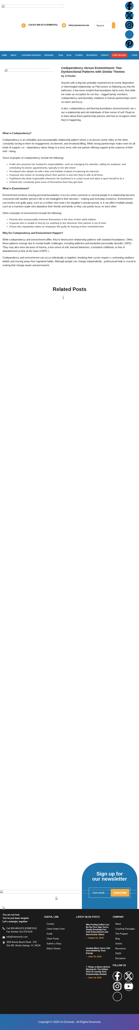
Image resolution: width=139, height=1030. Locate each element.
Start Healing (119, 55)
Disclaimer (120, 958)
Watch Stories (54, 948)
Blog (69, 55)
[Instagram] (129, 25)
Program (48, 55)
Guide (49, 933)
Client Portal (53, 938)
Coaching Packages (31, 55)
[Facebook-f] (129, 6)
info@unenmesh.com (79, 25)
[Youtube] (128, 986)
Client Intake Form (56, 929)
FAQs (60, 55)
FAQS (118, 953)
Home (4, 55)
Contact (105, 55)
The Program (121, 933)
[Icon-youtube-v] (129, 34)
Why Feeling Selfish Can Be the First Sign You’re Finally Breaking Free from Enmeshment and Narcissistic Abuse (97, 929)
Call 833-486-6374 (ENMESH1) (43, 25)
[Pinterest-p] (129, 44)
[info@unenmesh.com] (64, 25)
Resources (91, 55)
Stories (79, 55)
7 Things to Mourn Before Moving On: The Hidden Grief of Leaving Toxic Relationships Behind (98, 970)
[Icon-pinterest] (117, 996)
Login (134, 55)
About (13, 55)
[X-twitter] (129, 15)
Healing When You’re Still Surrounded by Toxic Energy (98, 950)
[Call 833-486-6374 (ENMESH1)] (23, 25)
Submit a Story (54, 943)
